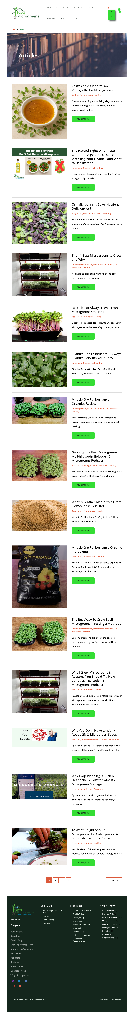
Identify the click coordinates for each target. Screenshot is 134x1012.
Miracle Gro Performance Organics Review (90, 401)
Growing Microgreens (82, 264)
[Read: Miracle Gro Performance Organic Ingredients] (39, 576)
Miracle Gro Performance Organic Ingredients (97, 549)
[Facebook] (25, 981)
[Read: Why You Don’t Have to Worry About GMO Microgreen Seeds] (39, 737)
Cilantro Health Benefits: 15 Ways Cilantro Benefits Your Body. (96, 356)
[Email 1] (13, 986)
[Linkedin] (19, 981)
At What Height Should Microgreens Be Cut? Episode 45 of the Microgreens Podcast (95, 834)
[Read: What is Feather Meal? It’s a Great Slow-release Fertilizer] (39, 515)
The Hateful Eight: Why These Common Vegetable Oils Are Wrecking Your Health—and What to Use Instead (97, 156)
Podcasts (76, 316)
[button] (56, 8)
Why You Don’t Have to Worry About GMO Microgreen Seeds (94, 732)
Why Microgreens (80, 213)
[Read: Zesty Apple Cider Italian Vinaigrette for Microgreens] (39, 111)
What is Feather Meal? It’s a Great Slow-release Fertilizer (96, 504)
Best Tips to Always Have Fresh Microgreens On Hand (95, 309)
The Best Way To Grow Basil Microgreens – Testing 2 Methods (96, 621)
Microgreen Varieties (103, 264)
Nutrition (76, 168)
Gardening (77, 511)
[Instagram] (12, 981)
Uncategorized (89, 465)
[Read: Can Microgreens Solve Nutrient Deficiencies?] (39, 222)
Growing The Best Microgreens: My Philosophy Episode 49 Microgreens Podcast (95, 456)
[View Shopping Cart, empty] (120, 13)
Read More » (83, 118)
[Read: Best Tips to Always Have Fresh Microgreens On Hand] (39, 323)
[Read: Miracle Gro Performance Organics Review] (39, 410)
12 (68, 880)
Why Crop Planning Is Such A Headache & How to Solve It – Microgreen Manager (93, 780)
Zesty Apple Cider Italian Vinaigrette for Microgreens (92, 88)
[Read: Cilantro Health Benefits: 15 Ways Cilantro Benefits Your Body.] (39, 369)
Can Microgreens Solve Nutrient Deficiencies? (95, 206)
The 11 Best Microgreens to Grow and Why (96, 257)
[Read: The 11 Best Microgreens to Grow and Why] (39, 274)
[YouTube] (20, 986)
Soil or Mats (99, 408)
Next (114, 880)
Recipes (75, 95)
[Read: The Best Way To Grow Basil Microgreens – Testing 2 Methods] (39, 633)
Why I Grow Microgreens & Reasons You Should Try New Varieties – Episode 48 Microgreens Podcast (93, 678)
